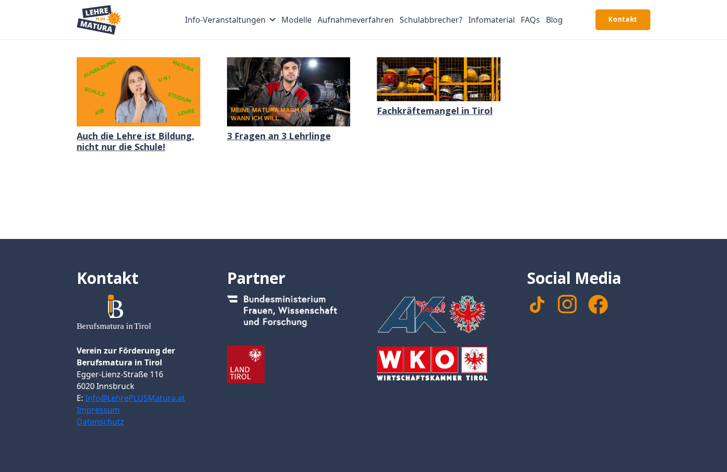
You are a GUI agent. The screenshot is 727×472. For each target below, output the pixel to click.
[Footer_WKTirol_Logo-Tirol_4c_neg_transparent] (438, 365)
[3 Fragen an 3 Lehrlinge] (289, 91)
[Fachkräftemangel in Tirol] (438, 79)
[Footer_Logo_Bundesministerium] (289, 313)
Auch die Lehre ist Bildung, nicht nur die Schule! (135, 141)
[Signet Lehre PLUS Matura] (99, 20)
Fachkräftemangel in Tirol (435, 111)
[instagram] (567, 304)
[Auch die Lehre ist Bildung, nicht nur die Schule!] (138, 91)
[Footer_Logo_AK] (438, 314)
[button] (272, 19)
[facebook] (598, 305)
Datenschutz (100, 421)
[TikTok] (537, 305)
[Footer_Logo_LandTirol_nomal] (289, 364)
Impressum (98, 409)
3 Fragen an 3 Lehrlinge (279, 136)
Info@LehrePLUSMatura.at (135, 398)
